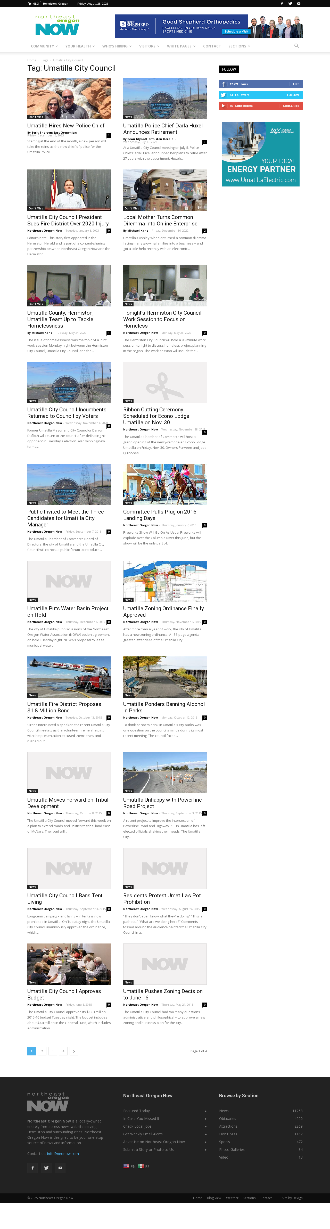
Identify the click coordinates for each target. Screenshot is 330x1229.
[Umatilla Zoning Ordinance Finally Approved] (165, 581)
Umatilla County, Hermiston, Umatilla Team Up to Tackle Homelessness (60, 319)
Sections (237, 46)
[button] (296, 46)
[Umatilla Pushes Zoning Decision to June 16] (165, 964)
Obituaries (227, 1118)
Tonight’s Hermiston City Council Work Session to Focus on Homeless (162, 319)
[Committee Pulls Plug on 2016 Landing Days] (165, 484)
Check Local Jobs (137, 1126)
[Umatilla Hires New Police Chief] (69, 98)
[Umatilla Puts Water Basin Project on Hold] (69, 581)
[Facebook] (282, 3)
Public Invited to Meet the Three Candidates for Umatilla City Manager (65, 518)
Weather (232, 1198)
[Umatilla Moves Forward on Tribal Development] (69, 772)
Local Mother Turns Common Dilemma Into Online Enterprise (160, 220)
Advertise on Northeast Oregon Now (154, 1141)
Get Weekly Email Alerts (143, 1134)
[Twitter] (290, 3)
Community (42, 46)
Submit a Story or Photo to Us (148, 1149)
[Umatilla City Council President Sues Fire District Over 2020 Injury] (69, 190)
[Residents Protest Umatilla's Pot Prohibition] (165, 868)
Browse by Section (239, 1095)
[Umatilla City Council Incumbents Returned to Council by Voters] (69, 382)
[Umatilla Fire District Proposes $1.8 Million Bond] (69, 677)
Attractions (228, 1126)
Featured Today (136, 1110)
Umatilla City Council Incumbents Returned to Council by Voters (66, 412)
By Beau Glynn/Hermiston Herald (148, 139)
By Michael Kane (135, 230)
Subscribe (291, 106)
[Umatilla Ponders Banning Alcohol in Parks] (165, 677)
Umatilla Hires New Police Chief (66, 126)
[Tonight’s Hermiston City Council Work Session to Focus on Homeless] (165, 285)
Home (31, 60)
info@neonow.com (63, 1153)
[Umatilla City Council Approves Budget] (69, 964)
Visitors (147, 46)
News (128, 117)
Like (296, 84)
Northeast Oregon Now (44, 230)
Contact (212, 46)
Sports (224, 1141)
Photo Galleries (232, 1149)
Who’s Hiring (115, 46)
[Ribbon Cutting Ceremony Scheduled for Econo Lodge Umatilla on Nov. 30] (165, 382)
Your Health (78, 46)
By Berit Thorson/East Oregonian (52, 132)
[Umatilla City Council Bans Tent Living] (69, 868)
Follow (293, 95)
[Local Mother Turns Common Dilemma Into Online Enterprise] (165, 190)
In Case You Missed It (141, 1118)
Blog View (214, 1198)
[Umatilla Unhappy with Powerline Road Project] (165, 772)
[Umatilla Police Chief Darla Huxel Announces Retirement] (165, 98)
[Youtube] (299, 3)
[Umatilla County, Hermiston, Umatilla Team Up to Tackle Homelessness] (69, 285)
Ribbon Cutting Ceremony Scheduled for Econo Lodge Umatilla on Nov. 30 (156, 416)
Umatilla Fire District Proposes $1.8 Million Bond (64, 707)
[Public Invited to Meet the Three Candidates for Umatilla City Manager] (69, 484)
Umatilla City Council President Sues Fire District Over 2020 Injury (68, 220)
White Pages (179, 46)
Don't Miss (36, 117)
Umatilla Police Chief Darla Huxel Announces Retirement (163, 129)
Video (223, 1157)
